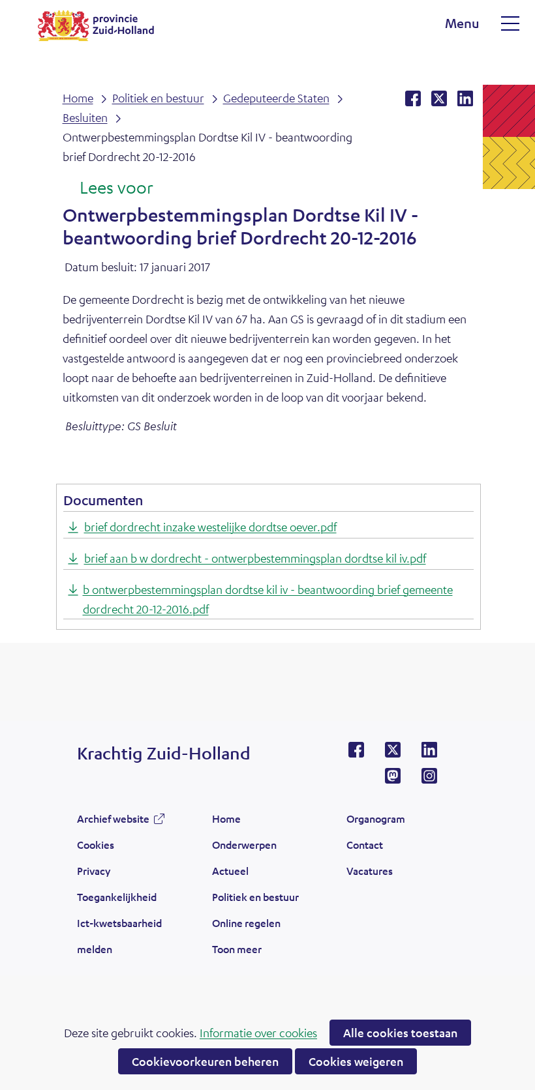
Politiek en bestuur (255, 897)
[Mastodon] (393, 779)
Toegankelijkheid (117, 897)
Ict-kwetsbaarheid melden (119, 936)
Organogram (375, 818)
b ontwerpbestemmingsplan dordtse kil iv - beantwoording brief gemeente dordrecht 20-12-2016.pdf (268, 599)
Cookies (95, 844)
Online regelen (246, 923)
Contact (364, 844)
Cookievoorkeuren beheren (205, 1061)
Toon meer (237, 952)
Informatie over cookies (258, 1032)
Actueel (230, 870)
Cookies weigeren (356, 1061)
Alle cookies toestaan (400, 1032)
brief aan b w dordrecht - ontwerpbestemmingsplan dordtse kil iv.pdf (255, 558)
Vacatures (369, 870)
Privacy (93, 870)
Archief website (113, 822)
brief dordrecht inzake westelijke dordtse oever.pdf (210, 527)
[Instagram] (429, 779)
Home (226, 818)
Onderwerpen (244, 844)
